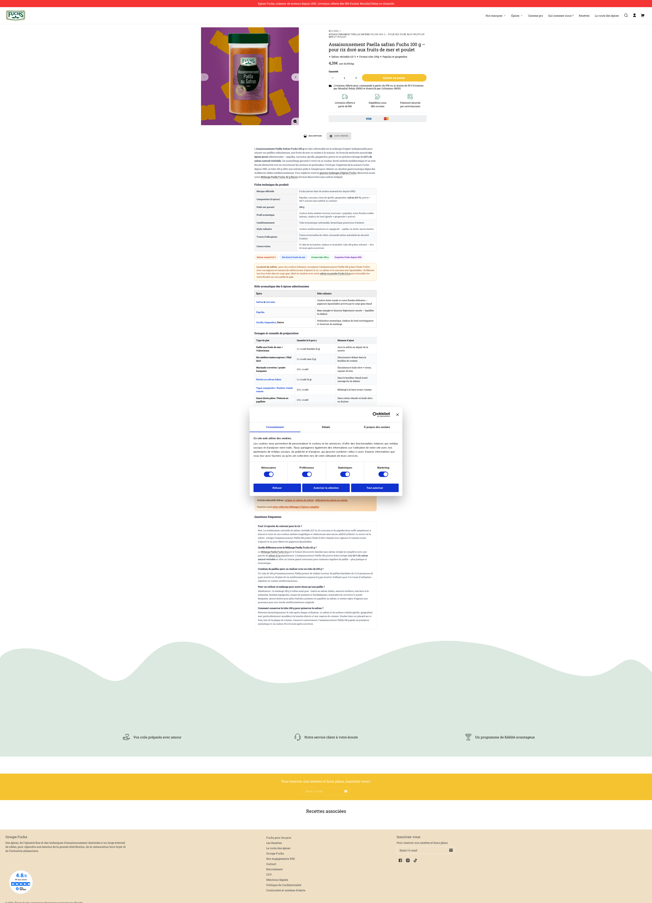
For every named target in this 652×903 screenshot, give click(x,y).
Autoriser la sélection (326, 487)
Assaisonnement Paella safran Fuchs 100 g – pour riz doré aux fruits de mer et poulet (377, 35)
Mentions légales (277, 879)
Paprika (260, 312)
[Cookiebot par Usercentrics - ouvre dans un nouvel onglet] (375, 414)
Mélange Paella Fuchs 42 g (274, 551)
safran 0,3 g (274, 555)
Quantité (333, 71)
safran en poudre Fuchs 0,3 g (335, 273)
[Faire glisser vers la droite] (295, 77)
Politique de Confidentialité (283, 885)
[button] (626, 15)
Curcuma (270, 301)
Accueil (334, 31)
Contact (271, 864)
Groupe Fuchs (275, 853)
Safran (259, 301)
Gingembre (270, 322)
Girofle (259, 322)
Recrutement (274, 869)
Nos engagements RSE (280, 858)
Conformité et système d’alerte (285, 890)
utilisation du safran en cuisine (331, 500)
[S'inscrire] (346, 791)
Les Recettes (274, 843)
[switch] (307, 474)
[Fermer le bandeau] (397, 414)
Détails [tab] (326, 426)
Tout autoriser (375, 487)
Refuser (277, 487)
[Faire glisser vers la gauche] (205, 77)
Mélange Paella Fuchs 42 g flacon (279, 176)
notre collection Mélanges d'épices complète (296, 506)
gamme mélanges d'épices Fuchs (338, 172)
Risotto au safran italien (268, 379)
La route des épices (278, 848)
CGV (269, 874)
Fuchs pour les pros (278, 837)
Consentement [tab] (275, 426)
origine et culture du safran (299, 500)
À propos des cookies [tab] (377, 426)
